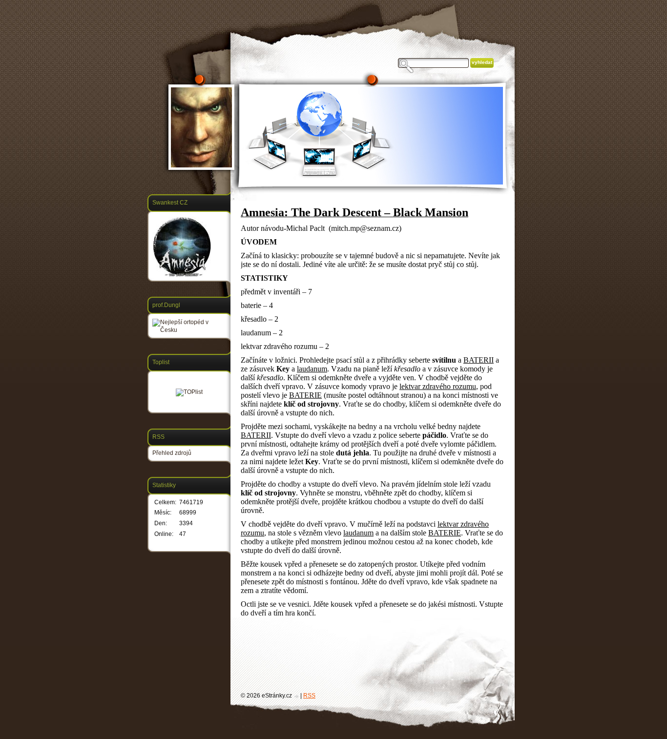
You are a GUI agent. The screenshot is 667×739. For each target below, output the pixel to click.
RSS (309, 695)
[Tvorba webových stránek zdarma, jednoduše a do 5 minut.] (296, 696)
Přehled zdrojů (171, 453)
